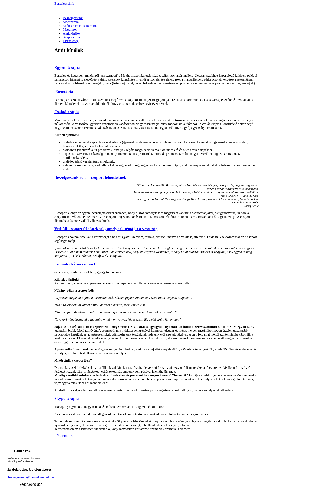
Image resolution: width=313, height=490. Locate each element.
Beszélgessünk (64, 3)
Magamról (70, 29)
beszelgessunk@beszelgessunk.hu (31, 477)
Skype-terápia (72, 37)
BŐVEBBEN (63, 436)
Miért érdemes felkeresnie (80, 25)
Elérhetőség (71, 41)
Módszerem (71, 22)
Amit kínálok (71, 33)
